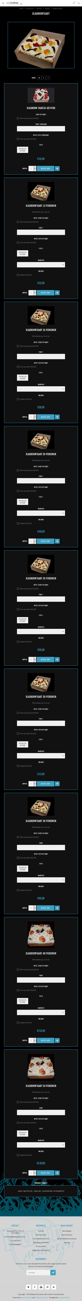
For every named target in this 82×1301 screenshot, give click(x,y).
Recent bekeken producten (66, 1239)
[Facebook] (34, 1287)
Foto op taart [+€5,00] (28, 139)
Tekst (41, 228)
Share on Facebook (44, 78)
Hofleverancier (41, 1235)
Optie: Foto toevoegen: (41, 135)
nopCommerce (26, 1297)
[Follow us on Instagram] (47, 1287)
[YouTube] (41, 1287)
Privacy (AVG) (41, 1246)
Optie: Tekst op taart (41, 218)
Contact (41, 1231)
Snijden (41, 271)
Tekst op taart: (41, 115)
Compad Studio (64, 1297)
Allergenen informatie (41, 1242)
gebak (36, 1191)
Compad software (41, 1297)
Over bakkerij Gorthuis (41, 1239)
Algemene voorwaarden (41, 1250)
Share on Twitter (39, 78)
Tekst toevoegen (41, 124)
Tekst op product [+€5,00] (29, 118)
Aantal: (24, 168)
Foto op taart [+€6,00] (28, 242)
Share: (34, 78)
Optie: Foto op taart (41, 239)
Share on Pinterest (48, 78)
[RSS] (53, 1287)
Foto (41, 145)
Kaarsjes (41, 260)
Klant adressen (66, 1235)
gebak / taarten (23, 1191)
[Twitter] (28, 1287)
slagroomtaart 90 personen (52, 1191)
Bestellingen (66, 1231)
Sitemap (67, 1242)
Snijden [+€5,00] (25, 275)
